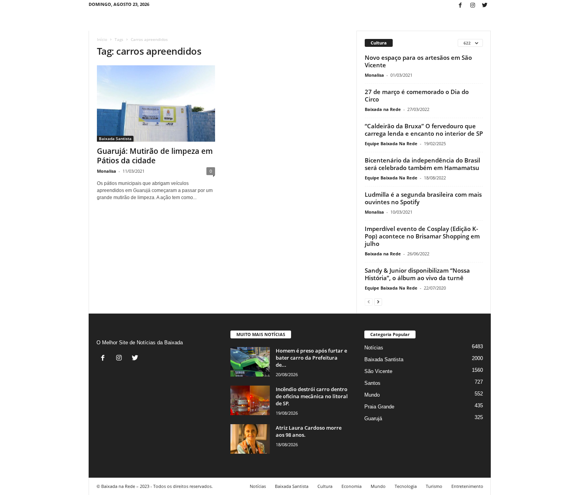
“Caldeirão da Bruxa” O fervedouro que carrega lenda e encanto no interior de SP (424, 129)
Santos (372, 383)
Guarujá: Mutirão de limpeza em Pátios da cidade (155, 156)
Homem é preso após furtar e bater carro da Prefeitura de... (311, 357)
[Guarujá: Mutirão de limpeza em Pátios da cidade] (156, 103)
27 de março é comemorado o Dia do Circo (417, 95)
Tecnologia (406, 486)
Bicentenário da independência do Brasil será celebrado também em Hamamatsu (422, 164)
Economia (351, 486)
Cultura (324, 486)
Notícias (373, 348)
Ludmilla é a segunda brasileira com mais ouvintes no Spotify (423, 198)
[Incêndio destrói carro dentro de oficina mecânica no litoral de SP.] (250, 400)
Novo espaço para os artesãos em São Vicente (418, 61)
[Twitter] (485, 5)
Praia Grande (379, 407)
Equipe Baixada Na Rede (391, 143)
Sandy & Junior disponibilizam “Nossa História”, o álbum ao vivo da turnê (417, 274)
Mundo (372, 395)
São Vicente (378, 371)
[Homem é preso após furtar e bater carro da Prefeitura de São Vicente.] (250, 362)
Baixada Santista (115, 138)
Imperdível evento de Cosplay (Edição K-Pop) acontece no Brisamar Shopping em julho (422, 236)
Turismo (434, 486)
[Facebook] (460, 5)
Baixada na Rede (383, 109)
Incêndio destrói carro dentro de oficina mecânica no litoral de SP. (312, 396)
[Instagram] (472, 5)
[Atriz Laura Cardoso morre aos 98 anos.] (250, 439)
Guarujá (373, 418)
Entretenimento (467, 486)
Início (102, 39)
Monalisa (106, 171)
